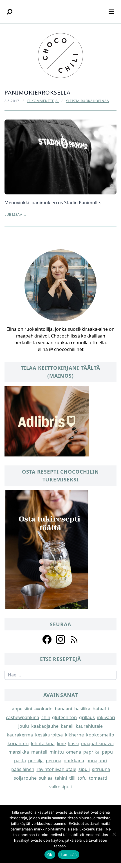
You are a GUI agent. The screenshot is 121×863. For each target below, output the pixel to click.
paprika (91, 752)
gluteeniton (64, 717)
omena (73, 752)
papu (107, 752)
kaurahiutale (89, 726)
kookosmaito (100, 735)
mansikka (18, 752)
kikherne (74, 735)
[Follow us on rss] (74, 639)
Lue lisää (69, 854)
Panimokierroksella (38, 92)
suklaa (46, 778)
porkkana (74, 761)
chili (45, 717)
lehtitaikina (43, 743)
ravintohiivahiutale (56, 769)
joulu (23, 726)
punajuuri (96, 761)
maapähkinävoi (97, 743)
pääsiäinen (22, 769)
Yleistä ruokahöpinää (87, 100)
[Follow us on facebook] (46, 639)
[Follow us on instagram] (60, 639)
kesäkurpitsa (49, 735)
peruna (53, 761)
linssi (73, 743)
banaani (63, 709)
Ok (49, 854)
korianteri (18, 743)
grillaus (87, 717)
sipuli (84, 769)
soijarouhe (25, 778)
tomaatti (98, 778)
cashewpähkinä (22, 717)
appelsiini (22, 709)
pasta (20, 761)
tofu (82, 778)
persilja (36, 761)
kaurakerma (20, 735)
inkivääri (106, 717)
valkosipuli (60, 787)
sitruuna (101, 769)
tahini (61, 778)
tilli (72, 778)
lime (61, 743)
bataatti (101, 709)
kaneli (67, 726)
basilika (82, 709)
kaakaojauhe (45, 726)
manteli (39, 752)
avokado (43, 709)
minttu (57, 752)
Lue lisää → (16, 214)
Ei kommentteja (43, 100)
